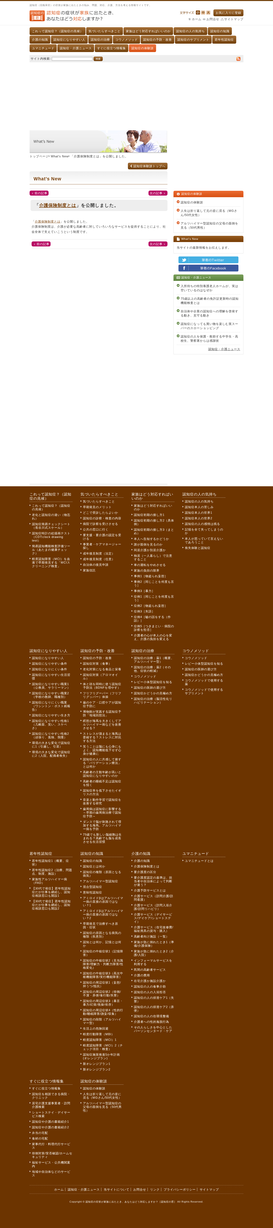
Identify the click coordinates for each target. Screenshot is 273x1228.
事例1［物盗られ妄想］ (151, 576)
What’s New (60, 156)
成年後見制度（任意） (99, 559)
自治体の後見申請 (96, 564)
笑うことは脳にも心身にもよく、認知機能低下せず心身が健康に (102, 750)
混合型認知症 (92, 886)
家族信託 (89, 570)
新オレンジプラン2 (96, 1069)
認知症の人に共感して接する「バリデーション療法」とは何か (102, 763)
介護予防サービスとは (150, 890)
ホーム (196, 19)
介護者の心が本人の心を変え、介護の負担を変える (153, 637)
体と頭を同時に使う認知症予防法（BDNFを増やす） (102, 685)
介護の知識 (40, 39)
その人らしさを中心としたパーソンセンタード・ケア (153, 1029)
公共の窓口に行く (96, 529)
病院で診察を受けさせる (100, 524)
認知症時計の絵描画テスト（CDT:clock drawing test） (51, 537)
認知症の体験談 (142, 48)
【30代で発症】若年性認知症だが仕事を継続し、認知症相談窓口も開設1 (51, 892)
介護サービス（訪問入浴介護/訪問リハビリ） (153, 906)
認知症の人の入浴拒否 (150, 992)
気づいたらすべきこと (105, 31)
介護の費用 (142, 975)
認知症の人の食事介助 (150, 986)
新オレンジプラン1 (96, 1063)
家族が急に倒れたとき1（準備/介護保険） (154, 943)
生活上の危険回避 (96, 1028)
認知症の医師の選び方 (150, 687)
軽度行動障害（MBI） (99, 1034)
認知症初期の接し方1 (149, 515)
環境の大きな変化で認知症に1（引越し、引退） (51, 744)
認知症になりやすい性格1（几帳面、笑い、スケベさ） (50, 724)
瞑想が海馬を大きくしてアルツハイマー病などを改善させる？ (102, 724)
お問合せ (212, 19)
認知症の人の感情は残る (202, 524)
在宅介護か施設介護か (150, 981)
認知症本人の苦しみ (199, 507)
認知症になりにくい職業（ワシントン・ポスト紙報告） (51, 706)
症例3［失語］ (144, 611)
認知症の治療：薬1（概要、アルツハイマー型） (154, 659)
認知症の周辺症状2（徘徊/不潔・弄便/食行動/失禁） (102, 993)
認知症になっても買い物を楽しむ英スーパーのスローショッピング (209, 326)
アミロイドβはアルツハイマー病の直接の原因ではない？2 (103, 914)
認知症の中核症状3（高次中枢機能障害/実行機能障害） (103, 975)
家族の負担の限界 (146, 570)
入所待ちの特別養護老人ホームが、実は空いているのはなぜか (209, 288)
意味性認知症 (92, 892)
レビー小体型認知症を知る (153, 682)
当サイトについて (116, 1189)
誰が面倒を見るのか (148, 544)
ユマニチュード (43, 48)
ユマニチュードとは (199, 860)
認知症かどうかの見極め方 (153, 693)
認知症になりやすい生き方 (51, 715)
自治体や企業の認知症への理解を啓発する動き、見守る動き (209, 313)
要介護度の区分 (145, 872)
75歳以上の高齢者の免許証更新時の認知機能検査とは (210, 300)
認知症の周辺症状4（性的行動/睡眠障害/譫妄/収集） (103, 1011)
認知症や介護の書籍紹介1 (50, 1121)
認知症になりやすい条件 (49, 663)
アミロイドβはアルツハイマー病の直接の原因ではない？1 (103, 901)
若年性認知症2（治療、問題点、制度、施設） (52, 871)
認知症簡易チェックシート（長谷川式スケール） (51, 525)
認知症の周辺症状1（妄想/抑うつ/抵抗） (102, 984)
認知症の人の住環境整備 (151, 1016)
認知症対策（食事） (97, 663)
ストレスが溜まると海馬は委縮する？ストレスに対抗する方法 (102, 737)
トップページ (39, 156)
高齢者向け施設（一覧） (151, 936)
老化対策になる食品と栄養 (102, 669)
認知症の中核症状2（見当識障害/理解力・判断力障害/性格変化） (103, 964)
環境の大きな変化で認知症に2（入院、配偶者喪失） (51, 753)
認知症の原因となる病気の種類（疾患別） (102, 934)
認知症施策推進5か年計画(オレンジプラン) (101, 1056)
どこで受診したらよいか (100, 512)
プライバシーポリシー (180, 1189)
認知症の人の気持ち (190, 31)
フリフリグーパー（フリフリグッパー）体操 (102, 694)
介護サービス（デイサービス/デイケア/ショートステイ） (153, 918)
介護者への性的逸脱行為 (151, 1021)
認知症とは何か (94, 866)
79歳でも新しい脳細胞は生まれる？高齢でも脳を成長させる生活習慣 (102, 838)
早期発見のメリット (97, 507)
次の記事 (156, 193)
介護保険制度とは (86, 156)
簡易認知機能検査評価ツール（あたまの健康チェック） (51, 549)
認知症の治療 (100, 39)
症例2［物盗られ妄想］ (151, 605)
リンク (155, 1189)
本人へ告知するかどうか (151, 539)
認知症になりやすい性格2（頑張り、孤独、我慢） (50, 735)
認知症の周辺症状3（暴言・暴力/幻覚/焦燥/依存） (103, 1002)
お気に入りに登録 (228, 12)
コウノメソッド (126, 39)
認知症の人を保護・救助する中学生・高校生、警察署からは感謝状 (209, 338)
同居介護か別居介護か (150, 550)
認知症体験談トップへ (149, 166)
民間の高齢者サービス (150, 969)
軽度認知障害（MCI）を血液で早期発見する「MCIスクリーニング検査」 (51, 562)
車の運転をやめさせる (150, 565)
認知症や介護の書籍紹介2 (50, 1127)
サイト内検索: (41, 58)
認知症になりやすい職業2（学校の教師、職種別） (50, 694)
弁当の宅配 (40, 1133)
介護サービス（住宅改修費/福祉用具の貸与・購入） (153, 929)
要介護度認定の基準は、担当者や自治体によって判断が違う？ (153, 881)
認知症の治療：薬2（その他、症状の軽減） (152, 668)
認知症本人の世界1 (198, 512)
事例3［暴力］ (144, 591)
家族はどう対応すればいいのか (148, 31)
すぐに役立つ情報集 (111, 48)
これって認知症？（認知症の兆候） (57, 31)
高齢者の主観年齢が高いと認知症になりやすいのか (102, 773)
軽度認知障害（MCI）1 (100, 1039)
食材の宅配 (40, 1138)
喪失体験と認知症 (197, 548)
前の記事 (41, 193)
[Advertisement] (136, 94)
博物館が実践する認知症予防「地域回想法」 (102, 713)
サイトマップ (233, 19)
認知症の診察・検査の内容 (102, 518)
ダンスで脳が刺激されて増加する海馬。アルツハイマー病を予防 (102, 825)
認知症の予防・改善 (157, 39)
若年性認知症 (224, 39)
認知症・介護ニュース (76, 48)
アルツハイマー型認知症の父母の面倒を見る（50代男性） (209, 225)
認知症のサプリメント (193, 39)
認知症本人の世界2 (198, 518)
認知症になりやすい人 (69, 39)
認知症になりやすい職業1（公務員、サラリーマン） (51, 685)
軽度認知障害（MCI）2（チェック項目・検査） (103, 1047)
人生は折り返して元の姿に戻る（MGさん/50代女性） (209, 213)
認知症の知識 (219, 31)
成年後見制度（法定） (99, 553)
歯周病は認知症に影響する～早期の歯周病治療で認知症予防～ (102, 812)
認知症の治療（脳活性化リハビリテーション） (153, 700)
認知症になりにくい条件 (49, 669)
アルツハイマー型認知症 (100, 881)
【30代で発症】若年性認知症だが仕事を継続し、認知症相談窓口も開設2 (51, 904)
